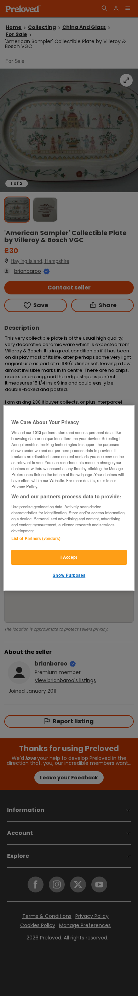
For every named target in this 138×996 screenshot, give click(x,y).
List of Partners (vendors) (36, 538)
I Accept (69, 557)
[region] (69, 498)
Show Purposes (69, 575)
